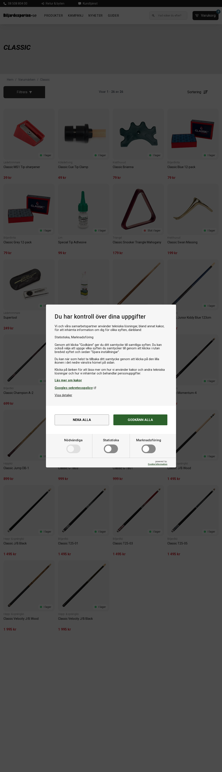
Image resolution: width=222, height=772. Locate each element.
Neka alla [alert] (82, 420)
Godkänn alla (140, 420)
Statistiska (111, 440)
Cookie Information (157, 464)
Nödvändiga (73, 440)
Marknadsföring (148, 440)
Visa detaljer (63, 395)
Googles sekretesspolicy (74, 388)
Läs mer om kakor (68, 380)
